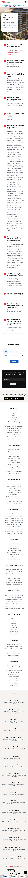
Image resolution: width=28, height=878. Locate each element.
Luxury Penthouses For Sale (14, 550)
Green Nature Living (14, 631)
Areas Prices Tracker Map (14, 434)
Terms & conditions (14, 868)
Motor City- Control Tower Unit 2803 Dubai (14, 793)
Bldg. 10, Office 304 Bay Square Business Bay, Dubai (14, 849)
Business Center (14, 634)
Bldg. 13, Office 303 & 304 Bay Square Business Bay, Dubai (14, 721)
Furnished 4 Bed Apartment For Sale (14, 522)
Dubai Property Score (14, 430)
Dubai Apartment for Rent (14, 486)
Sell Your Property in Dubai (14, 437)
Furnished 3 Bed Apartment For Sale (14, 520)
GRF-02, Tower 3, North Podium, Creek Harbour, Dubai (14, 830)
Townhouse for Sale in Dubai (14, 469)
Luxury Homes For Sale (14, 548)
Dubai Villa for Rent (14, 488)
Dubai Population (14, 685)
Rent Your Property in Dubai (14, 503)
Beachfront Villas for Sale (14, 578)
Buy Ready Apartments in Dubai (14, 464)
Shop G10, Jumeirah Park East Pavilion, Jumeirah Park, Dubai (14, 775)
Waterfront (14, 623)
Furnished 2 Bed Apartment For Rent (14, 529)
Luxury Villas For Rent (14, 554)
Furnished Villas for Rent (14, 499)
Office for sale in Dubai (14, 462)
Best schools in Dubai (14, 672)
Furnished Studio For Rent (14, 524)
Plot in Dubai (14, 460)
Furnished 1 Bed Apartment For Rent (14, 527)
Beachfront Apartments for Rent (14, 584)
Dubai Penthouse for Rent (14, 484)
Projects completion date (14, 668)
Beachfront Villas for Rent (14, 580)
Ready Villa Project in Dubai (14, 644)
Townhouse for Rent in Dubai (14, 492)
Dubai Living (14, 619)
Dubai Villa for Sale (14, 456)
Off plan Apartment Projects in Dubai (14, 606)
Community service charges (14, 666)
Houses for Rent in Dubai (14, 494)
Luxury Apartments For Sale (14, 544)
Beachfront (14, 621)
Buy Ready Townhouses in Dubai (14, 471)
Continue (13, 361)
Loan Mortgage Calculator (14, 432)
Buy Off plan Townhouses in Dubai (14, 599)
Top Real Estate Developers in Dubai (14, 426)
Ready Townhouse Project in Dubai (14, 649)
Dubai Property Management (14, 428)
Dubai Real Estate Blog (14, 422)
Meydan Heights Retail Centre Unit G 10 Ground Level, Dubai (14, 784)
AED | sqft (11, 870)
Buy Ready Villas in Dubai (14, 467)
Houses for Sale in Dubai (14, 458)
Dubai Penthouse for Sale (14, 449)
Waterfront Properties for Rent (14, 576)
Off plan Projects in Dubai (14, 601)
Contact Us (14, 417)
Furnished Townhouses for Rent (14, 501)
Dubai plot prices (14, 683)
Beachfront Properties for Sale (14, 569)
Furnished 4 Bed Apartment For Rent (14, 533)
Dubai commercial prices (14, 681)
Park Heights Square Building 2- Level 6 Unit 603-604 (14, 748)
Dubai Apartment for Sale (14, 454)
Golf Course (14, 627)
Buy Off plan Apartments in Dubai (14, 595)
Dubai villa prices (14, 678)
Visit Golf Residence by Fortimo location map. (15, 52)
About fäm (14, 413)
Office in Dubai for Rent (14, 490)
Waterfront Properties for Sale (14, 574)
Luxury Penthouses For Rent (14, 559)
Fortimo (9, 313)
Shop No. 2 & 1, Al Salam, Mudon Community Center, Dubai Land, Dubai (14, 802)
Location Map (14, 419)
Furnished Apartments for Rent (14, 497)
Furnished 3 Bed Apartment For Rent (14, 531)
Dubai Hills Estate (13, 27)
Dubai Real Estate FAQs (14, 424)
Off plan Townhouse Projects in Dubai (14, 608)
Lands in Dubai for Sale (14, 473)
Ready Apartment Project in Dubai (14, 646)
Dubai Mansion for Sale (14, 452)
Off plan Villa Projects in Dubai (14, 604)
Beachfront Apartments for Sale (14, 582)
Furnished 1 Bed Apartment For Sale (14, 516)
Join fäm (14, 415)
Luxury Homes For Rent (14, 557)
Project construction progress (14, 670)
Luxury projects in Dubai (14, 651)
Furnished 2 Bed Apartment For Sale (14, 518)
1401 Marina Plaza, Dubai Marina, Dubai (14, 757)
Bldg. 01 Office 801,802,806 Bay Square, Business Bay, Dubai (14, 711)
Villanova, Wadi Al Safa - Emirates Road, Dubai (14, 820)
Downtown (14, 625)
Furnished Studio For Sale (14, 514)
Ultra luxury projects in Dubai (14, 653)
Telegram (7, 876)
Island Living (14, 629)
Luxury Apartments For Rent (14, 552)
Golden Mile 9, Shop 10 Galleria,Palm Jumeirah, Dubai (14, 812)
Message (23, 876)
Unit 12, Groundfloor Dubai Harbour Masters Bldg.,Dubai (14, 739)
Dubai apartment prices (14, 676)
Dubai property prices (14, 674)
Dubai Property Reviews (14, 655)
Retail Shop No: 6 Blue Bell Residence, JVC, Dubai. (14, 858)
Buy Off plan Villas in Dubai (14, 597)
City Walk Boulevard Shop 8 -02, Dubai (14, 730)
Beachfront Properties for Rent (14, 571)
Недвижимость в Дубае (14, 439)
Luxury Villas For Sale (14, 546)
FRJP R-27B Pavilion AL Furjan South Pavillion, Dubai (14, 702)
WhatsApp (15, 876)
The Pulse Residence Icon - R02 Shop (14, 765)
